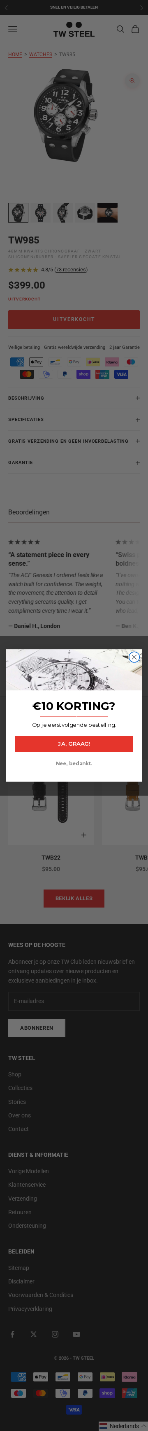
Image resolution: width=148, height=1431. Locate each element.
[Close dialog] (134, 657)
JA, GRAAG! (74, 744)
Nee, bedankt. (74, 764)
